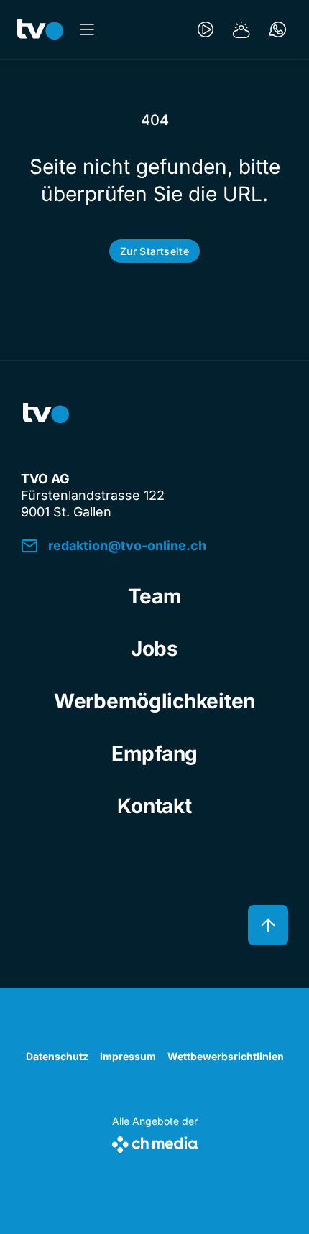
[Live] (205, 29)
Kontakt (154, 806)
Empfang (154, 753)
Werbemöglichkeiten (154, 701)
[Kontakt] (277, 29)
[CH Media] (155, 1142)
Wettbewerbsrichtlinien (225, 1056)
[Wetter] (241, 29)
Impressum (128, 1056)
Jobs (154, 648)
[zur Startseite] (40, 29)
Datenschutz (57, 1056)
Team (155, 596)
